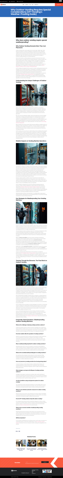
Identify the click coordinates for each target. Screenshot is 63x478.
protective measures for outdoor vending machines (29, 186)
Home (23, 4)
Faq (32, 472)
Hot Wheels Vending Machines (35, 470)
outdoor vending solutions (25, 404)
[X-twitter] (61, 1)
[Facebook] (59, 1)
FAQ (30, 4)
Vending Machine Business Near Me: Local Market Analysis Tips (42, 449)
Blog (32, 4)
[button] (16, 431)
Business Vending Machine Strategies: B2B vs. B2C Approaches (21, 449)
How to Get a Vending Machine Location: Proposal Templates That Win (31, 449)
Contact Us (36, 4)
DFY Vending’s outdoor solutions (31, 315)
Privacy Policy (37, 463)
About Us (26, 4)
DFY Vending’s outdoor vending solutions (26, 74)
